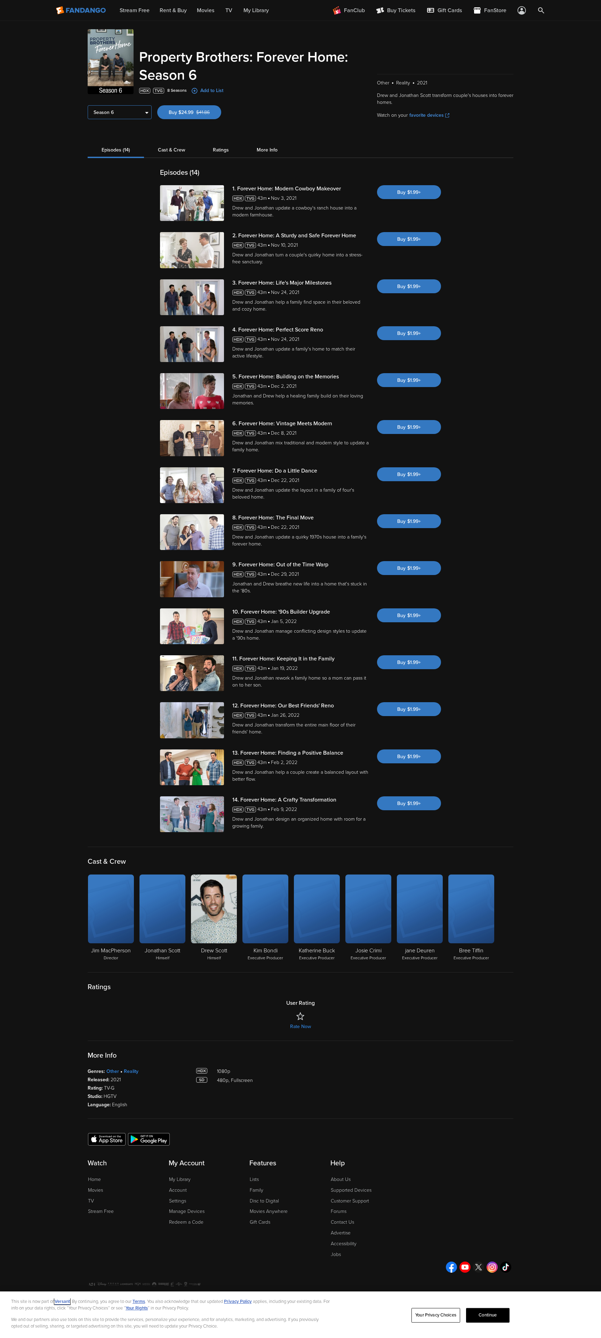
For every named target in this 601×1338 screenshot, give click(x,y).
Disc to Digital (264, 1201)
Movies (95, 1190)
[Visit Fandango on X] (478, 1267)
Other (112, 1071)
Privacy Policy (238, 1301)
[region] (300, 1314)
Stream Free (101, 1211)
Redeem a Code (186, 1222)
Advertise (341, 1233)
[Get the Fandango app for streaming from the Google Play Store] (149, 1139)
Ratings (221, 150)
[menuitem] (444, 10)
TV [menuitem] (228, 10)
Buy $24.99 (195, 112)
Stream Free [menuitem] (135, 10)
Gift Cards (260, 1222)
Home (94, 1179)
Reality (131, 1071)
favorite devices (426, 115)
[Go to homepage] (81, 10)
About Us (341, 1179)
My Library (180, 1179)
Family (256, 1190)
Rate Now (300, 1026)
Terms (139, 1301)
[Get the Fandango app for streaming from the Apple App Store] (107, 1139)
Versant (62, 1301)
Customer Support (350, 1201)
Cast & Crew (171, 150)
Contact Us (342, 1222)
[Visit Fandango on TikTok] (506, 1267)
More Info (267, 150)
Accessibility (343, 1244)
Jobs (336, 1254)
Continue (488, 1315)
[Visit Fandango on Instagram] (492, 1267)
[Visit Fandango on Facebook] (451, 1267)
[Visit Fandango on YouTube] (465, 1267)
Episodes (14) (116, 150)
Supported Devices (351, 1190)
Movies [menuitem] (205, 10)
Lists (254, 1179)
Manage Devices (187, 1211)
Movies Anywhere (269, 1211)
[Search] (541, 10)
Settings (177, 1201)
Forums (338, 1211)
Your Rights (137, 1308)
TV (91, 1201)
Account (178, 1190)
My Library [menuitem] (256, 10)
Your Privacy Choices (435, 1315)
